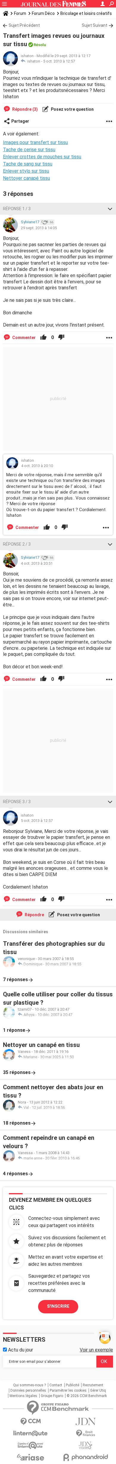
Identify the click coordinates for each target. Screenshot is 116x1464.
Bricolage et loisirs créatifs (86, 13)
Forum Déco (43, 13)
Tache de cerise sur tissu (29, 149)
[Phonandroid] (85, 1457)
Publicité (72, 1385)
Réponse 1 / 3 (17, 208)
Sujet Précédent (24, 25)
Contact (55, 1385)
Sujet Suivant (94, 25)
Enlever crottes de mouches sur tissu (42, 157)
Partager (20, 121)
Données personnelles (28, 1390)
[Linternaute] (30, 1433)
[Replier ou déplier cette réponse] (110, 208)
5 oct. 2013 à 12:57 (59, 61)
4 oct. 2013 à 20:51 (37, 563)
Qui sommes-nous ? (29, 1385)
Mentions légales (23, 1396)
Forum (20, 13)
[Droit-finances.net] (85, 1433)
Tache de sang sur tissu (27, 164)
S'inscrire (58, 1306)
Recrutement (93, 1385)
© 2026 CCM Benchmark (87, 1396)
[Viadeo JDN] (85, 1445)
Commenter (23, 337)
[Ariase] (30, 1457)
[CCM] (30, 1421)
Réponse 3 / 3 (17, 801)
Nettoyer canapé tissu (26, 178)
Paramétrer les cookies (68, 1390)
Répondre (34, 914)
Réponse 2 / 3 (17, 544)
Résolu (40, 45)
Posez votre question (72, 109)
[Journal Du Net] (85, 1421)
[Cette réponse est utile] (43, 338)
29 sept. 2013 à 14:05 (39, 228)
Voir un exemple (96, 1350)
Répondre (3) (24, 109)
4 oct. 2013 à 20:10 (37, 465)
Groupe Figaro (52, 1396)
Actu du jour (20, 1350)
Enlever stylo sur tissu (26, 171)
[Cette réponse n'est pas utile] (61, 338)
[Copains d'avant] (30, 1445)
